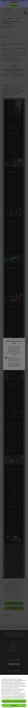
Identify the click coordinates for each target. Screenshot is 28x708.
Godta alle (14, 705)
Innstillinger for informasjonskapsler (14, 701)
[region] (14, 691)
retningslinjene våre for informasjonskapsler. (13, 697)
